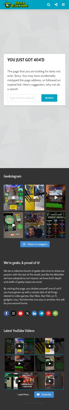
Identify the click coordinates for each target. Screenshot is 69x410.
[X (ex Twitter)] (27, 313)
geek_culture (13, 187)
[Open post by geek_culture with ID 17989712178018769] (34, 225)
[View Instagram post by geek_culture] (21, 208)
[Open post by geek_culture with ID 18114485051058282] (13, 225)
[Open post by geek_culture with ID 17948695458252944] (55, 225)
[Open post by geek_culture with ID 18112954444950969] (13, 197)
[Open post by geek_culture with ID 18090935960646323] (55, 197)
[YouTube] (20, 313)
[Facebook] (6, 313)
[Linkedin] (34, 313)
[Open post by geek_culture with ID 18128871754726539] (34, 197)
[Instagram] (13, 313)
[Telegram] (41, 313)
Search (49, 97)
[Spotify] (55, 313)
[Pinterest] (48, 313)
